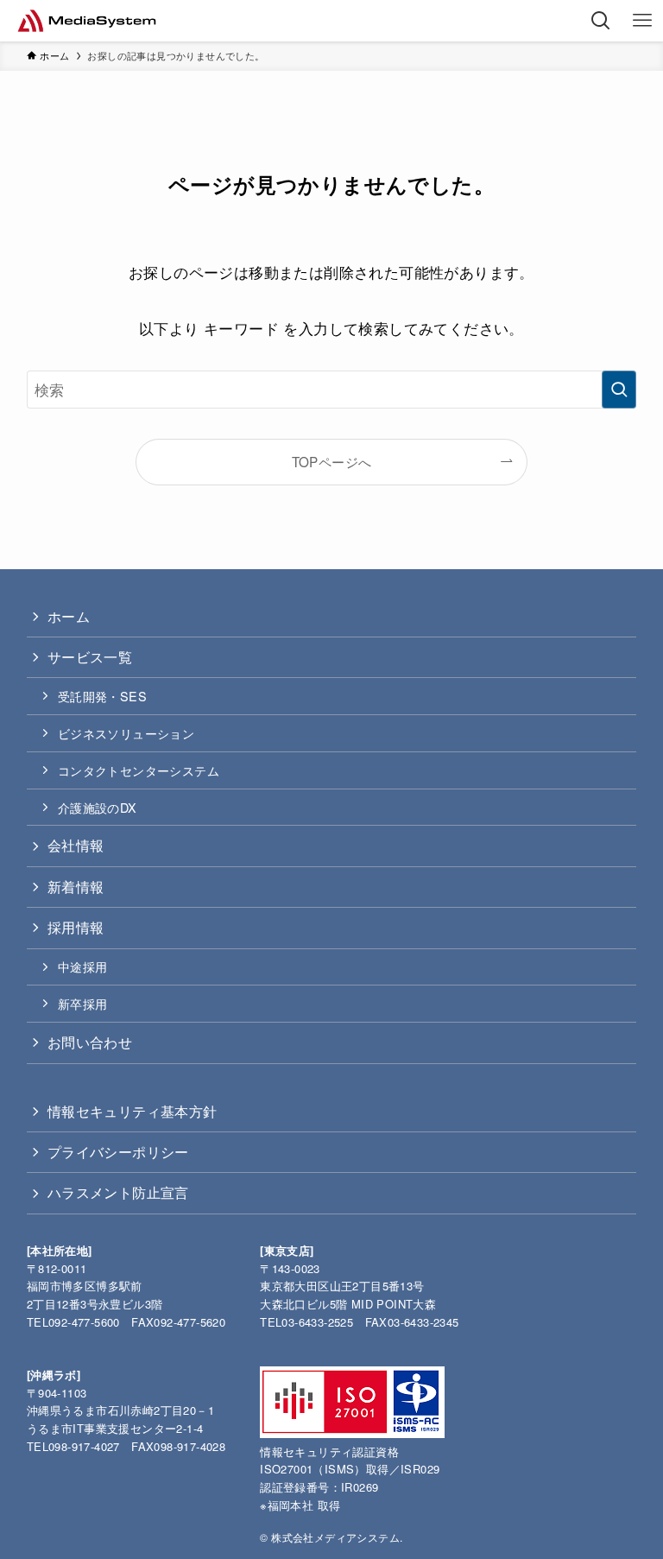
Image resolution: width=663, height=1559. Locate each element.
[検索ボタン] (601, 20)
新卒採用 (83, 1003)
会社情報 (75, 845)
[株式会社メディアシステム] (87, 20)
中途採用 (83, 966)
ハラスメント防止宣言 (118, 1192)
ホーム (68, 616)
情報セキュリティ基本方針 (132, 1111)
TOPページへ (332, 461)
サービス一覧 (89, 657)
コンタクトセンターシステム (138, 770)
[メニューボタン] (642, 20)
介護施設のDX (97, 807)
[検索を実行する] (619, 390)
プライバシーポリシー (118, 1152)
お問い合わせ (89, 1042)
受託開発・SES (102, 696)
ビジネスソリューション (126, 733)
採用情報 (75, 927)
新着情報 (75, 887)
